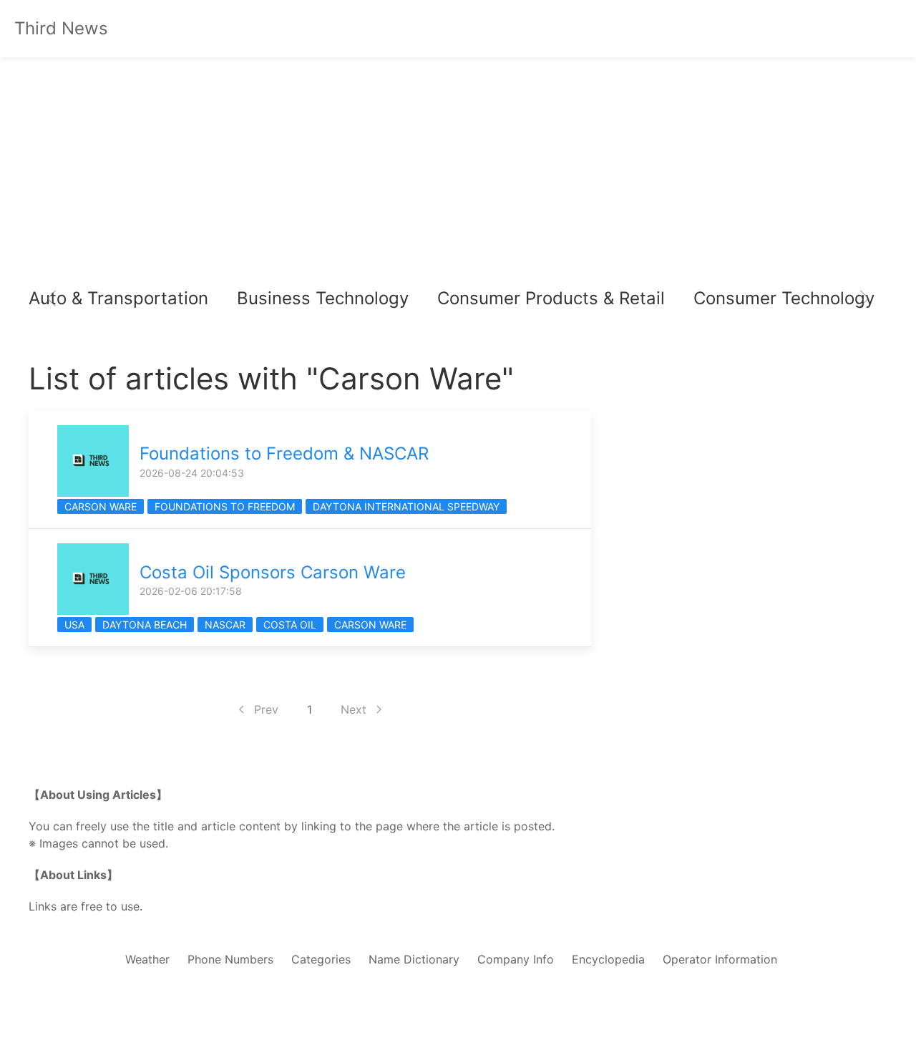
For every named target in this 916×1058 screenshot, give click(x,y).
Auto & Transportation (118, 298)
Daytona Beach (144, 624)
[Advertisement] (458, 172)
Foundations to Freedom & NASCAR (284, 453)
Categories (321, 959)
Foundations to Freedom (225, 506)
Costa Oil (289, 624)
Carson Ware (100, 506)
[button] (51, 298)
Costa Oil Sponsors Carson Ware (273, 572)
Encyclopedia (608, 959)
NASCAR (225, 624)
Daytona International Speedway (406, 506)
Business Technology (323, 298)
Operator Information (720, 959)
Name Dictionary (414, 959)
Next (353, 709)
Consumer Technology (783, 298)
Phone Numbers (230, 959)
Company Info (515, 959)
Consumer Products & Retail (551, 298)
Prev (266, 709)
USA (74, 624)
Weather (147, 959)
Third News (61, 28)
